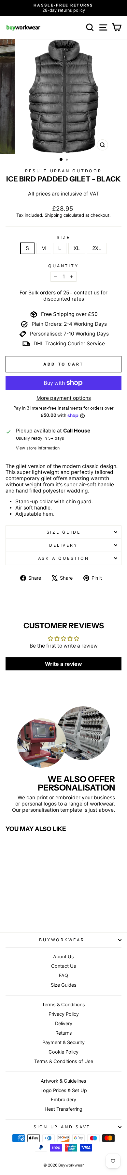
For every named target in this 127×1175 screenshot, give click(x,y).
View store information (38, 448)
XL (77, 248)
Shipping (53, 215)
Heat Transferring (63, 1109)
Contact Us (63, 966)
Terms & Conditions (63, 1004)
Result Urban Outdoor (63, 170)
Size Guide (64, 532)
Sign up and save (62, 1126)
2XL (96, 248)
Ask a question (63, 558)
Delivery (63, 545)
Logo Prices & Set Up (63, 1090)
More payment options (63, 398)
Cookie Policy (63, 1052)
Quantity (63, 265)
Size (63, 237)
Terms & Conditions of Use (63, 1061)
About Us (63, 956)
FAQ (63, 975)
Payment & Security (63, 1042)
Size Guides (64, 985)
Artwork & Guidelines (63, 1081)
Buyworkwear (61, 939)
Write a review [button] (63, 664)
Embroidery (63, 1099)
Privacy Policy (64, 1014)
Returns (63, 1033)
